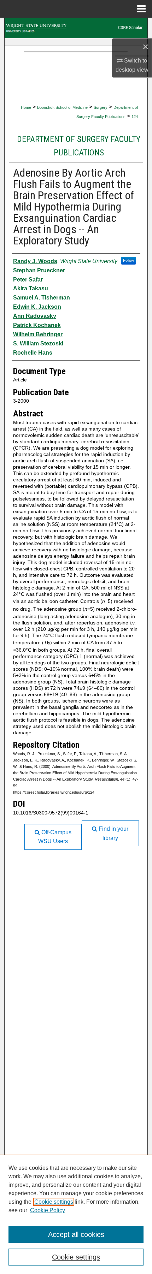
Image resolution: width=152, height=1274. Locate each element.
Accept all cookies (76, 1234)
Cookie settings (53, 1202)
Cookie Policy (47, 1210)
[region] (76, 1214)
